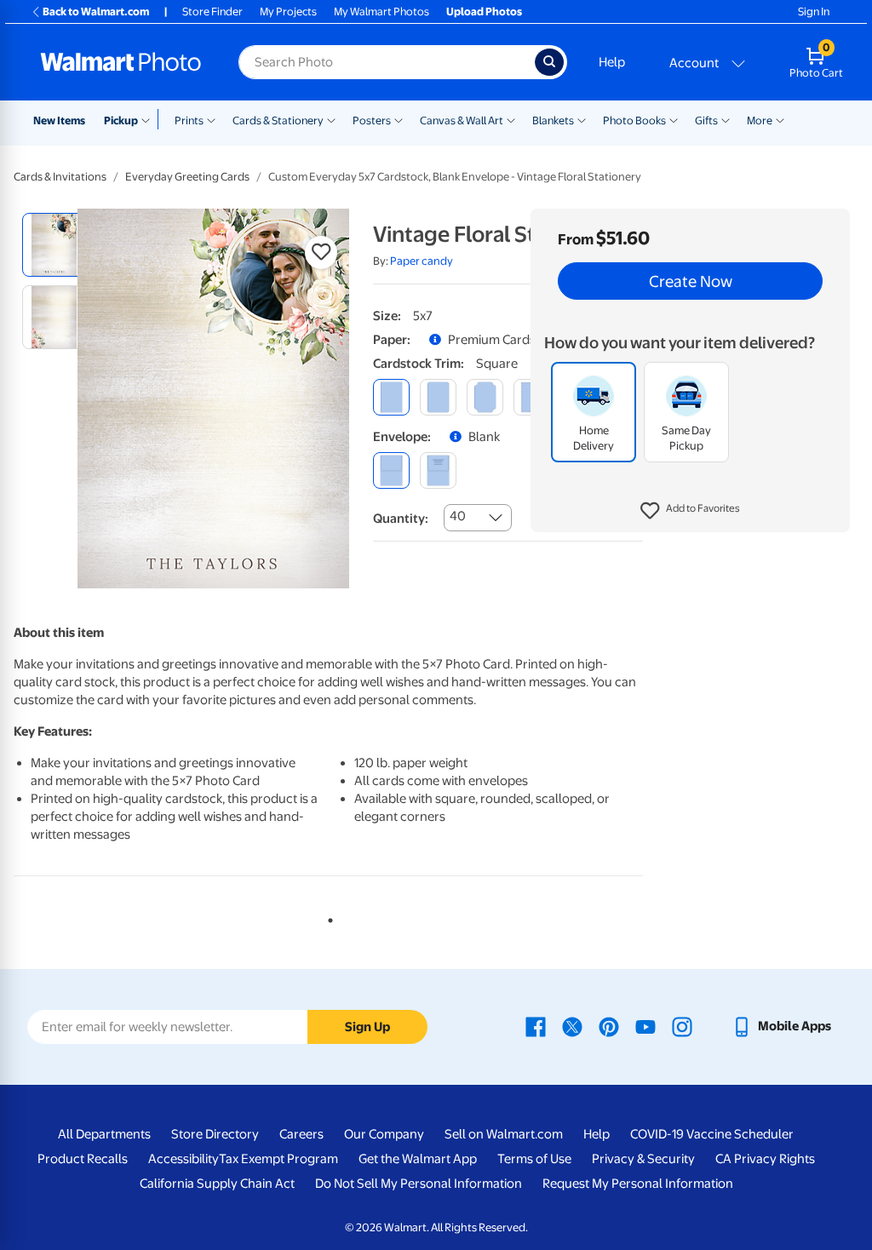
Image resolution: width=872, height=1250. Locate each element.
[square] (391, 397)
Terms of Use (534, 1159)
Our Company (384, 1134)
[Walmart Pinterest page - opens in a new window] (609, 1026)
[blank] (391, 470)
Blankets (553, 120)
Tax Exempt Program (278, 1159)
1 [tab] (327, 917)
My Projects (288, 11)
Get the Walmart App (418, 1159)
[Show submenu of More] (780, 119)
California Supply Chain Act (217, 1183)
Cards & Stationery (278, 120)
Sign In (813, 11)
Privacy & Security (643, 1159)
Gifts (706, 120)
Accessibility (183, 1159)
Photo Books (634, 120)
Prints (189, 120)
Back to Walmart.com (96, 11)
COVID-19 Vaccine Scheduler (712, 1134)
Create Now (690, 281)
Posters (372, 120)
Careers (301, 1134)
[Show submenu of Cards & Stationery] (331, 119)
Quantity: (400, 518)
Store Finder (212, 11)
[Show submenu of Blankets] (582, 119)
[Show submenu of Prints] (211, 119)
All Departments (104, 1134)
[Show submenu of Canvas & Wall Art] (511, 119)
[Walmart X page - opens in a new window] (572, 1026)
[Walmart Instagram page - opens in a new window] (682, 1026)
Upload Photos (484, 11)
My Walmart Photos (381, 11)
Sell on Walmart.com (504, 1134)
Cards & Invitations (60, 176)
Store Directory (215, 1134)
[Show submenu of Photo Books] (673, 119)
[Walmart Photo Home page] (120, 62)
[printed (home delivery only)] (438, 470)
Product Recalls (82, 1159)
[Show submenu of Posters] (398, 119)
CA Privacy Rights (765, 1159)
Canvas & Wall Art (461, 120)
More (759, 120)
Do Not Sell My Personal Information (418, 1183)
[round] (438, 397)
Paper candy (421, 261)
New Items (59, 120)
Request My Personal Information (637, 1183)
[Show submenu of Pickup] (149, 119)
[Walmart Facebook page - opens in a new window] (535, 1026)
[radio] (54, 245)
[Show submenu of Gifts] (725, 119)
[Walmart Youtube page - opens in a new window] (645, 1026)
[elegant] (485, 397)
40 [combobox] (458, 516)
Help (612, 62)
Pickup (121, 120)
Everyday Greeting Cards (187, 176)
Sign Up (367, 1027)
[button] (690, 510)
